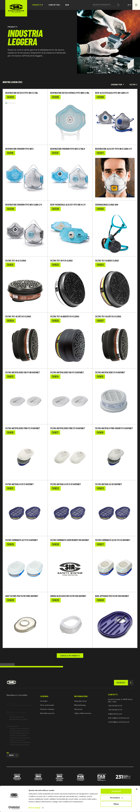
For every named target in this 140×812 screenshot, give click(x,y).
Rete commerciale (47, 705)
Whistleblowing (80, 705)
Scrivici (121, 682)
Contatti (113, 695)
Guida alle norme (80, 701)
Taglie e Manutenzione (82, 713)
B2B (67, 5)
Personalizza (115, 798)
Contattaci (54, 5)
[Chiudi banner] (136, 789)
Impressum (78, 709)
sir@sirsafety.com (115, 714)
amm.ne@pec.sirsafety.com (118, 718)
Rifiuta (116, 804)
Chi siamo (43, 701)
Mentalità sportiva (47, 713)
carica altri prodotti (70, 655)
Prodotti (37, 5)
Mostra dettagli (34, 808)
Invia (11, 755)
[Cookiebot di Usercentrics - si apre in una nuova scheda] (14, 807)
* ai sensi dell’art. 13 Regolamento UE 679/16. (19, 715)
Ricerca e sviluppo (47, 709)
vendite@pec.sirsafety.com (119, 722)
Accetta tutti (116, 791)
